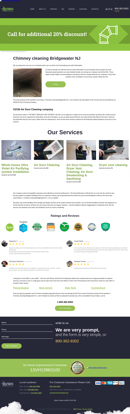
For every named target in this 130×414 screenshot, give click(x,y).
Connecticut (98, 288)
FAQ (62, 9)
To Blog (55, 84)
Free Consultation (65, 308)
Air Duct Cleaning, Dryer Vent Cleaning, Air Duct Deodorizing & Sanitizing (79, 171)
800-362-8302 (122, 8)
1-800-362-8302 (65, 302)
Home (32, 9)
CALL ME (117, 11)
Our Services (65, 132)
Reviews (72, 9)
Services (53, 9)
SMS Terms (77, 409)
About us (42, 9)
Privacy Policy (87, 409)
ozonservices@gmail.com (59, 393)
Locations (83, 9)
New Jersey (45, 288)
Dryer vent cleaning (113, 164)
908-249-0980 (34, 386)
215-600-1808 (36, 393)
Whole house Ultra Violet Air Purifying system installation (15, 168)
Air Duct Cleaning (46, 164)
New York (70, 288)
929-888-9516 (33, 390)
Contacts (95, 9)
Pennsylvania (21, 288)
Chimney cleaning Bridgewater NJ (16, 51)
